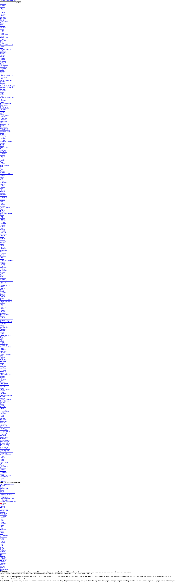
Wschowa (3, 248)
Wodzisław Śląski (5, 130)
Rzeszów (2, 26)
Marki (1, 201)
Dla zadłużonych (5, 440)
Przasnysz (3, 282)
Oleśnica (2, 163)
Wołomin (2, 204)
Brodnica (2, 240)
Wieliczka (3, 297)
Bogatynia (3, 336)
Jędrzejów (3, 366)
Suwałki (2, 81)
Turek (1, 276)
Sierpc (2, 388)
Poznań (2, 10)
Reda (1, 209)
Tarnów (2, 53)
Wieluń (2, 244)
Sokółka (2, 377)
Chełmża (2, 358)
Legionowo (3, 118)
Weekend (2, 418)
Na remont (3, 424)
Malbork (2, 191)
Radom (2, 23)
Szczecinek (3, 182)
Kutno (2, 144)
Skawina (2, 376)
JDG (1, 463)
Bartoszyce (3, 223)
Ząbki (1, 203)
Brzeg (1, 251)
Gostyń (2, 266)
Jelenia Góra (3, 68)
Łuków (2, 237)
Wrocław (2, 7)
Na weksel (3, 435)
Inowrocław (3, 77)
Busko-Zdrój (3, 360)
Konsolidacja (4, 447)
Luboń (2, 216)
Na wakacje (3, 425)
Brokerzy (2, 469)
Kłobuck (2, 396)
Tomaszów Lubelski (6, 322)
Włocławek (3, 52)
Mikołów (2, 190)
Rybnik (2, 39)
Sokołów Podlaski (5, 285)
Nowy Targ (3, 197)
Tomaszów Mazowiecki (7, 97)
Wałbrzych (3, 51)
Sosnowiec (3, 27)
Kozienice (3, 369)
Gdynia (2, 20)
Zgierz (2, 114)
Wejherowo (3, 121)
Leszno (2, 92)
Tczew (2, 106)
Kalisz (2, 56)
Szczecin (2, 12)
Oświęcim (3, 156)
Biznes (2, 460)
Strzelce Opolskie (5, 320)
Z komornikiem (4, 441)
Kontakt (2, 485)
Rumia (2, 122)
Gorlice (2, 185)
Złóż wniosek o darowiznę (7, 493)
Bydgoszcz (3, 14)
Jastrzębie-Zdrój (4, 65)
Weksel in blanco (5, 437)
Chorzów (2, 55)
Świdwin (2, 294)
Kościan (2, 210)
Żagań (2, 291)
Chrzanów (3, 232)
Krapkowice (3, 326)
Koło (1, 289)
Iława (1, 168)
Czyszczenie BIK (5, 449)
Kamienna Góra (4, 314)
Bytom (2, 36)
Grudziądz (3, 61)
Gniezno (2, 84)
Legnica (2, 59)
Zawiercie (3, 125)
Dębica (2, 177)
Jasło (1, 228)
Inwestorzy (3, 481)
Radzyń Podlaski (5, 389)
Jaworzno (3, 62)
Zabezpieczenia (4, 450)
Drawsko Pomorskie (6, 399)
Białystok (3, 17)
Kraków (2, 5)
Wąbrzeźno (3, 373)
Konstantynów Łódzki (6, 319)
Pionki (2, 333)
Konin (2, 73)
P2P (1, 479)
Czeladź (2, 218)
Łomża (2, 95)
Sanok (2, 159)
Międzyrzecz (3, 351)
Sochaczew (3, 206)
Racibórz (2, 116)
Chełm (2, 96)
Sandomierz (3, 250)
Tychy (2, 42)
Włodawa (3, 379)
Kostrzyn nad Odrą (5, 354)
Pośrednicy (3, 468)
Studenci (2, 459)
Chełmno (2, 303)
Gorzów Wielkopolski (6, 45)
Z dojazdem (3, 421)
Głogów (2, 89)
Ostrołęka (3, 119)
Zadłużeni (3, 438)
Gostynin (2, 398)
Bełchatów (3, 109)
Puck (1, 306)
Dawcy (2, 474)
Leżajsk (2, 367)
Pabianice (3, 90)
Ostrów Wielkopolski (6, 80)
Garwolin (3, 310)
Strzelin (2, 392)
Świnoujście (3, 149)
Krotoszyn (3, 253)
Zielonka (2, 316)
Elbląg (2, 46)
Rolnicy (2, 465)
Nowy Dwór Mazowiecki (7, 260)
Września (2, 200)
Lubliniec (3, 235)
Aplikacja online (5, 500)
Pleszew (2, 402)
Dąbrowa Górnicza (5, 49)
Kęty (1, 339)
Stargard (2, 83)
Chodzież (3, 352)
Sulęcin (2, 298)
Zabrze (2, 33)
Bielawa (2, 219)
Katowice (3, 18)
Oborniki (2, 332)
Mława (2, 286)
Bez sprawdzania (5, 427)
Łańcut (2, 405)
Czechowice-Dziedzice (6, 174)
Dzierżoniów (4, 370)
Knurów (2, 155)
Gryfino (2, 317)
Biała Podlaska (4, 108)
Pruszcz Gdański (5, 207)
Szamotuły (3, 386)
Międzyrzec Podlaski (6, 395)
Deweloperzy (4, 466)
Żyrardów (3, 150)
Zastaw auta (3, 453)
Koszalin (2, 58)
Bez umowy (3, 433)
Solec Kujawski (4, 401)
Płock (1, 48)
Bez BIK (2, 428)
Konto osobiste (4, 497)
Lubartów (3, 288)
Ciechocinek (3, 196)
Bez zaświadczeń (5, 431)
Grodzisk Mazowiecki (6, 281)
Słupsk (2, 64)
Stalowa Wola (4, 105)
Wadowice (3, 349)
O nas (1, 487)
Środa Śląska (4, 344)
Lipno (1, 380)
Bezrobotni (3, 434)
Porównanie (3, 496)
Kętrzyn (2, 222)
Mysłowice (3, 71)
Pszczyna (2, 247)
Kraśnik (2, 269)
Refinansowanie (4, 444)
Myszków (3, 231)
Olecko (2, 254)
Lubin (1, 78)
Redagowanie (4, 488)
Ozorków (3, 311)
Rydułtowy (3, 323)
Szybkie (2, 412)
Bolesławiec (3, 152)
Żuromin (2, 382)
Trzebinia (2, 243)
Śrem (1, 166)
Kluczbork (3, 241)
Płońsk (2, 308)
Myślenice (3, 361)
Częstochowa (4, 21)
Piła (1, 74)
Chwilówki (3, 413)
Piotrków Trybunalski (6, 75)
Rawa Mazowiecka (5, 374)
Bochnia (2, 184)
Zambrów (3, 263)
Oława (2, 178)
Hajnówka (3, 221)
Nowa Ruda (3, 270)
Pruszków (3, 100)
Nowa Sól (3, 153)
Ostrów (2, 408)
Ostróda (2, 199)
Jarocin (2, 245)
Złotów (2, 275)
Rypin (1, 355)
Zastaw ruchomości (5, 455)
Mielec (2, 102)
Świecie (2, 229)
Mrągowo (3, 278)
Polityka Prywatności (6, 494)
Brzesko (2, 342)
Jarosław (2, 160)
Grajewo (2, 272)
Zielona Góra (4, 37)
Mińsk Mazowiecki (5, 335)
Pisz (1, 284)
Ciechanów (3, 143)
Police (2, 215)
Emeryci (2, 457)
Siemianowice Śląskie (6, 87)
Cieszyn (2, 171)
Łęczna (2, 325)
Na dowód (3, 419)
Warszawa (3, 4)
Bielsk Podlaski (4, 383)
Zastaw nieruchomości (6, 452)
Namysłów (3, 371)
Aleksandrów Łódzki (6, 300)
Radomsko (3, 138)
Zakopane (3, 225)
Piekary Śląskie (4, 115)
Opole (2, 43)
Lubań (2, 348)
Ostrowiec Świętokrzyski (7, 86)
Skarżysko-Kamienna (6, 141)
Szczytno (2, 226)
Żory (1, 162)
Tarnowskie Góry (5, 165)
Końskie (2, 295)
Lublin (2, 15)
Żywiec (2, 188)
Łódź (1, 8)
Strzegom (3, 313)
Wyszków (3, 194)
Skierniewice (4, 127)
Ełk (1, 99)
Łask (1, 273)
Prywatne (3, 478)
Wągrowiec (3, 234)
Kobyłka (2, 279)
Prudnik (2, 357)
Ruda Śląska (3, 40)
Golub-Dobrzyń (4, 385)
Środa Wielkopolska (6, 213)
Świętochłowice (4, 124)
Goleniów (3, 292)
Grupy (2, 456)
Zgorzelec (3, 175)
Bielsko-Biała (4, 34)
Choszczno (3, 393)
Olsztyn (2, 32)
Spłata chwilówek (5, 443)
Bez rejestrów (4, 430)
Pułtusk (2, 404)
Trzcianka (3, 407)
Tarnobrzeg (3, 134)
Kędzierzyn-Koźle (5, 103)
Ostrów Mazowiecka (6, 301)
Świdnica (2, 111)
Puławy (2, 133)
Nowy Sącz (3, 67)
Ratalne (2, 416)
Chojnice (2, 262)
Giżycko (2, 212)
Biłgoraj (2, 264)
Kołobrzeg (3, 136)
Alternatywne (4, 476)
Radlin (2, 338)
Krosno (2, 137)
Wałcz (2, 363)
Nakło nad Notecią (5, 347)
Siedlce (2, 70)
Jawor (1, 304)
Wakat (2, 491)
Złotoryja (2, 330)
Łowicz (2, 257)
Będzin (2, 112)
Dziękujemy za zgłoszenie (7, 498)
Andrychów (3, 345)
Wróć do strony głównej (7, 484)
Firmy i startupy (4, 462)
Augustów (3, 187)
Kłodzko (2, 193)
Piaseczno (3, 238)
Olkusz (2, 181)
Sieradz (2, 146)
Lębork (2, 169)
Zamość (2, 93)
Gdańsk (2, 11)
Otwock (2, 140)
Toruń (1, 24)
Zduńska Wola (4, 147)
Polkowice (3, 307)
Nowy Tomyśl (4, 327)
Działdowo (3, 256)
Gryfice (2, 364)
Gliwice (2, 30)
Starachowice (4, 128)
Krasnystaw (3, 267)
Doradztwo (3, 472)
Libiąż (2, 341)
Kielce (2, 29)
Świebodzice (3, 329)
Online (2, 415)
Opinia (2, 490)
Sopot (1, 158)
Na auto (2, 422)
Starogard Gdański (5, 131)
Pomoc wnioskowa (5, 475)
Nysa (1, 180)
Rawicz (2, 259)
